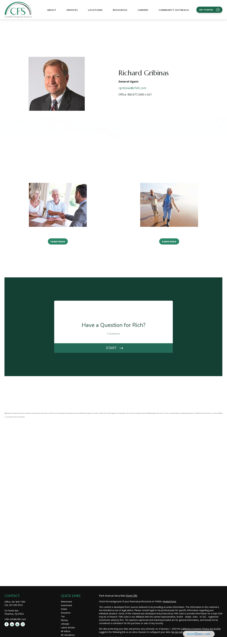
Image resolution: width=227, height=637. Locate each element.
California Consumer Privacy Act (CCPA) (201, 628)
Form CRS (131, 595)
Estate (64, 609)
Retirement (66, 601)
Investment (66, 605)
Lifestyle (65, 623)
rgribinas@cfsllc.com (132, 88)
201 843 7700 (18, 601)
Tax (63, 616)
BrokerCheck (169, 601)
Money (64, 620)
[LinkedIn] (12, 624)
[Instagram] (23, 624)
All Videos (65, 631)
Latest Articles (68, 627)
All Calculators (68, 634)
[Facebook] (6, 624)
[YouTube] (17, 624)
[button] (51, 10)
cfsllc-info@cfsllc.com (15, 619)
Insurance (66, 612)
